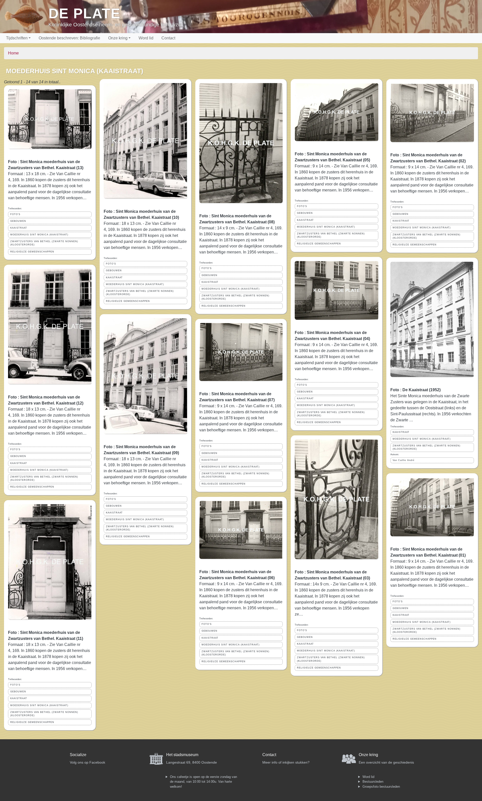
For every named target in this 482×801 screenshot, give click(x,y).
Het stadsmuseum (182, 755)
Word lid (146, 38)
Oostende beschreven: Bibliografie (69, 38)
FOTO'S (15, 214)
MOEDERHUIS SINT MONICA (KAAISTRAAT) (39, 234)
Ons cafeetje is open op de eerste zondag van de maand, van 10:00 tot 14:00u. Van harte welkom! (203, 781)
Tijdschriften (17, 38)
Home (13, 53)
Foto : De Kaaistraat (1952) (415, 390)
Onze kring (118, 38)
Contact (168, 38)
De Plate (84, 13)
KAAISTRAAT (18, 228)
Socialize (78, 755)
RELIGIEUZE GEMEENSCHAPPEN (32, 251)
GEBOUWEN (18, 221)
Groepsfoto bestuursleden (381, 786)
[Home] (26, 16)
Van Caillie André (403, 460)
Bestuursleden (373, 781)
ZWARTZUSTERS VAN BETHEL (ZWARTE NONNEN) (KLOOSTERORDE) (44, 243)
